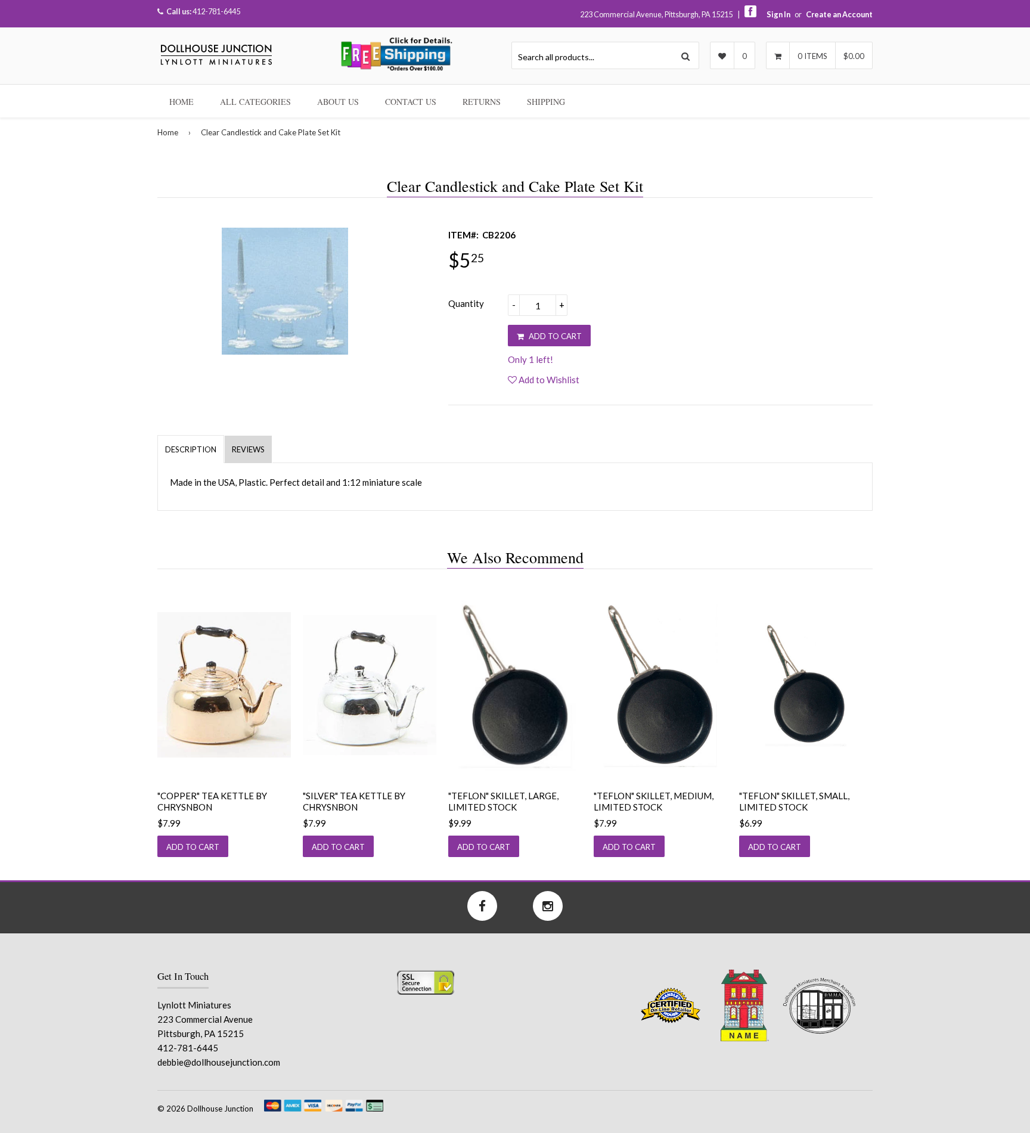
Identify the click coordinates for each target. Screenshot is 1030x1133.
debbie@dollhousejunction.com (218, 1062)
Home (181, 101)
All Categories (255, 101)
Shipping (546, 101)
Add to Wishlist (548, 379)
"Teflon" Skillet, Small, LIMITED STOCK (794, 801)
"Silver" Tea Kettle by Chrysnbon (354, 801)
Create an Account (839, 14)
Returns (482, 101)
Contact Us (410, 101)
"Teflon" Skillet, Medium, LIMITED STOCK (653, 801)
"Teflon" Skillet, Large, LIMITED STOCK (503, 801)
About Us (338, 101)
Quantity (466, 303)
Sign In (778, 14)
